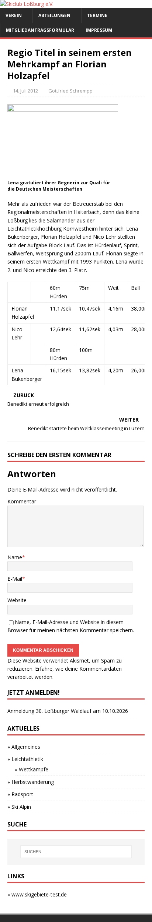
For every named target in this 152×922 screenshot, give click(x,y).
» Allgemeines (23, 746)
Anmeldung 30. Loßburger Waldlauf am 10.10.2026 (67, 710)
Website (17, 600)
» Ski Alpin (19, 806)
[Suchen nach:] (76, 851)
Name (14, 557)
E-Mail (14, 578)
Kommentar (21, 501)
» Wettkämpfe (31, 769)
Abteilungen (54, 15)
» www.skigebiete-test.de (37, 894)
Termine (97, 15)
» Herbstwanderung (30, 781)
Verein (14, 15)
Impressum (99, 30)
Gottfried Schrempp (70, 90)
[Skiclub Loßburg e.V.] (26, 3)
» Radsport (20, 794)
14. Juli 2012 (25, 90)
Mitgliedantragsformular (40, 30)
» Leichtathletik (25, 758)
